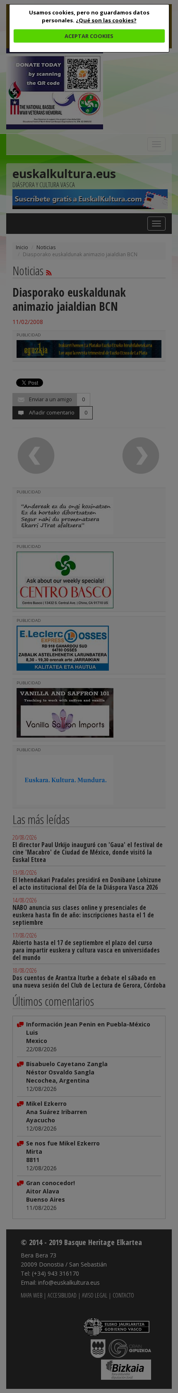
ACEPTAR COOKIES (89, 36)
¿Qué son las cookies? (106, 20)
